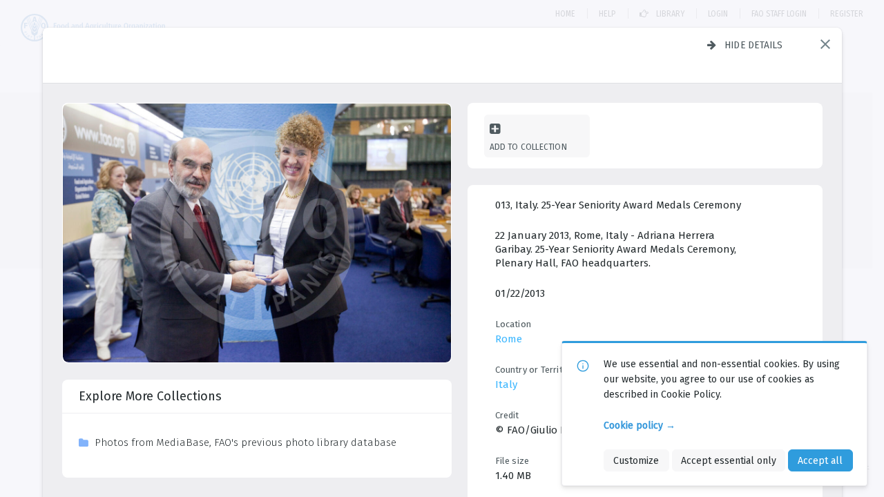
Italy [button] (506, 384)
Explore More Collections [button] (150, 396)
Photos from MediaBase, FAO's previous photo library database (245, 442)
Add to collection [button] (528, 147)
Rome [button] (508, 339)
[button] (825, 44)
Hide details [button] (753, 45)
